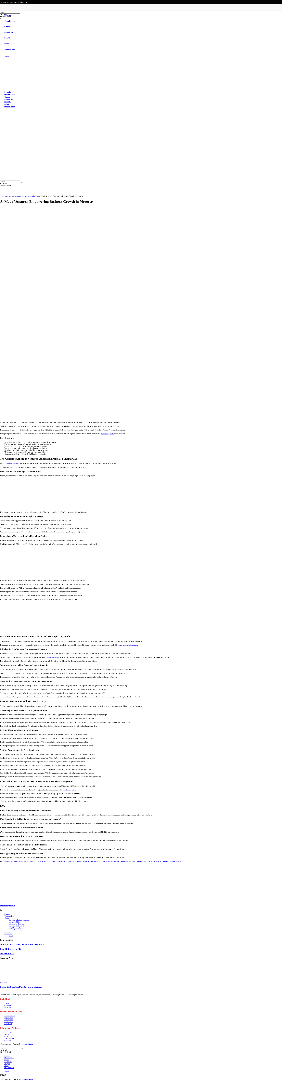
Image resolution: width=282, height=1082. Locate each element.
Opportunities (9, 106)
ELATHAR (8, 1022)
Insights (7, 102)
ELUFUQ (8, 1032)
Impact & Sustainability (17, 926)
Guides (7, 97)
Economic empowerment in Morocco (94, 861)
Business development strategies (69, 861)
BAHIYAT (8, 1024)
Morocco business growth (172, 861)
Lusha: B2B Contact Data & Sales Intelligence (21, 987)
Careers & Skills (14, 922)
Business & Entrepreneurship (19, 920)
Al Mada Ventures (10, 861)
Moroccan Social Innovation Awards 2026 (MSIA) (22, 944)
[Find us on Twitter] (1, 1075)
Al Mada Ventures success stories (46, 861)
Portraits (7, 15)
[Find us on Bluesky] (3, 1075)
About (6, 1003)
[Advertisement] (66, 404)
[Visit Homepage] (141, 10)
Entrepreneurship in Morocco (117, 861)
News (6, 104)
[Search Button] (22, 182)
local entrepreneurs (70, 790)
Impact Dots (8, 1018)
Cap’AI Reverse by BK (10, 949)
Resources (8, 99)
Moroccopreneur (6, 196)
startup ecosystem (12, 463)
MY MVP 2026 (7, 953)
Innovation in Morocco (135, 861)
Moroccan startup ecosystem (153, 861)
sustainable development (128, 645)
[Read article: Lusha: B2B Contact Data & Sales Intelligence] (141, 971)
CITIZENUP (9, 1036)
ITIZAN (7, 1034)
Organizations (9, 94)
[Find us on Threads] (5, 1075)
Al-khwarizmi (9, 1038)
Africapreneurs (9, 1016)
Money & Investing (15, 930)
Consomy (7, 1040)
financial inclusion (52, 657)
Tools (11, 936)
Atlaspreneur (8, 1020)
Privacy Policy (9, 1007)
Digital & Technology (16, 924)
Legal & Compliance (16, 928)
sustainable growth (107, 434)
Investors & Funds (31, 196)
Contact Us (8, 1005)
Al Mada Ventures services (26, 861)
